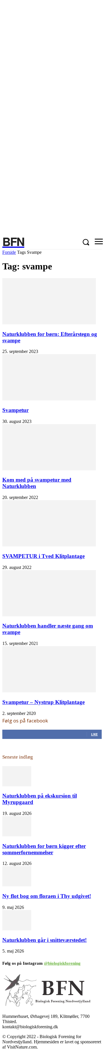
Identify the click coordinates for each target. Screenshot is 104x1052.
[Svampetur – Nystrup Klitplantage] (49, 690)
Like (94, 734)
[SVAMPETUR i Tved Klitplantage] (49, 544)
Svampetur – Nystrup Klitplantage (43, 702)
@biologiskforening (62, 963)
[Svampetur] (49, 398)
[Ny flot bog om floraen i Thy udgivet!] (16, 884)
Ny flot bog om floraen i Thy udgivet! (46, 896)
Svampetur (15, 410)
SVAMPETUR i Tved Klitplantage (43, 556)
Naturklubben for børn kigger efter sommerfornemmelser (44, 849)
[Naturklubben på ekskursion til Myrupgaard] (16, 784)
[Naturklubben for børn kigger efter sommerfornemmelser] (16, 834)
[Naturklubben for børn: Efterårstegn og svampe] (49, 322)
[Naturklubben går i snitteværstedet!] (16, 928)
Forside (9, 252)
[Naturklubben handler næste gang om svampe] (49, 614)
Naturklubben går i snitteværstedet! (44, 940)
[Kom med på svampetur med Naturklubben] (49, 468)
